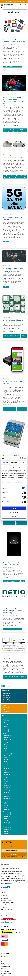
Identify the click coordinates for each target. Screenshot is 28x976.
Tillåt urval (14, 512)
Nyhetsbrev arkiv (5, 965)
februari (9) (7, 746)
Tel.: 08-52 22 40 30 (6, 900)
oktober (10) (7, 737)
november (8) (7, 814)
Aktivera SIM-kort (5, 966)
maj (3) (6, 802)
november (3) (7, 735)
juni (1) (5, 778)
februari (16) (7, 730)
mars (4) (6, 820)
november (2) (7, 772)
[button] (2, 8)
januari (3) (6, 731)
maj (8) (6, 742)
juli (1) (5, 761)
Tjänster (12, 629)
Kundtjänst (4, 968)
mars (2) (6, 765)
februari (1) (6, 766)
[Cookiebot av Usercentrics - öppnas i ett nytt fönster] (20, 458)
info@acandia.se (9, 902)
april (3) (6, 726)
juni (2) (5, 722)
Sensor (25, 130)
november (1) (7, 796)
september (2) (7, 739)
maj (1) (5, 789)
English (2, 975)
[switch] (24, 492)
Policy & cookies (5, 971)
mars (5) (6, 744)
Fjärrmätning (21, 130)
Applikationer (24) (7, 695)
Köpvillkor (3, 970)
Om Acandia (4, 958)
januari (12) (6, 748)
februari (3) (7, 790)
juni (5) (5, 741)
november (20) (8, 754)
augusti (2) (7, 720)
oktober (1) (6, 831)
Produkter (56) (6, 693)
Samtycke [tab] (5, 462)
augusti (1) (6, 759)
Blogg (2, 963)
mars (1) (6, 728)
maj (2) (6, 724)
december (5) (7, 752)
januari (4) (6, 768)
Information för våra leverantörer (10, 960)
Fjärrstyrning (23, 336)
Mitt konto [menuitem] (20, 5)
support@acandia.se (6, 904)
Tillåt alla (14, 508)
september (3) (7, 818)
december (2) (7, 785)
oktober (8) (7, 755)
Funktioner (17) (6, 697)
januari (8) (6, 824)
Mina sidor (3, 956)
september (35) (8, 776)
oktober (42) (7, 774)
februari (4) (7, 781)
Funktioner (19, 66)
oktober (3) (7, 787)
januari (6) (6, 809)
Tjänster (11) (6, 699)
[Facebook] (6, 887)
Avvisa (14, 516)
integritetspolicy (4, 858)
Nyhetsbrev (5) (7, 701)
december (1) (7, 813)
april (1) (6, 803)
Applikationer (12, 66)
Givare (17, 130)
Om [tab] (23, 462)
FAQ (2, 961)
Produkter (6, 66)
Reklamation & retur (6, 973)
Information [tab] (14, 462)
